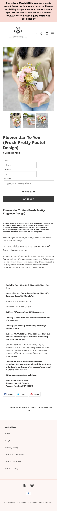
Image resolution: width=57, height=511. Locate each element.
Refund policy (12, 468)
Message (7, 178)
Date (6, 160)
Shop (7, 433)
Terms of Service (13, 461)
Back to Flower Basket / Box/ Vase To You (30, 409)
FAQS (7, 440)
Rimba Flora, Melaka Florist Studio (23, 502)
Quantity (7, 169)
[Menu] (52, 33)
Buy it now (28, 199)
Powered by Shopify (45, 502)
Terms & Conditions (14, 454)
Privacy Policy (11, 447)
